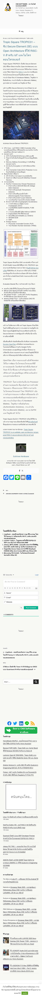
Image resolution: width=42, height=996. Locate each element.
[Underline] (10, 588)
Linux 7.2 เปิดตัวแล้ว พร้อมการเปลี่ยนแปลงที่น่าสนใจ (20, 817)
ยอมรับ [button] (25, 993)
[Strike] (12, 588)
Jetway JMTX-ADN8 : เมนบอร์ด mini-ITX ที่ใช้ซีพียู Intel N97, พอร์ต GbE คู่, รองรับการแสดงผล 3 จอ (21, 546)
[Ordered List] (15, 588)
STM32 (26, 493)
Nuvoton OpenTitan (9, 344)
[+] (29, 588)
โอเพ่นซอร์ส (31, 493)
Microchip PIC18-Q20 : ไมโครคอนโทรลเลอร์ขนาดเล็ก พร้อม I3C (19, 554)
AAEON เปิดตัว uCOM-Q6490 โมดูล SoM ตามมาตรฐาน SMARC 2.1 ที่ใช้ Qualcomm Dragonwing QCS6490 (20, 862)
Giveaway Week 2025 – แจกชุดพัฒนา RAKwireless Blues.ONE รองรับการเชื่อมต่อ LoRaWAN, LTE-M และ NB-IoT (19, 890)
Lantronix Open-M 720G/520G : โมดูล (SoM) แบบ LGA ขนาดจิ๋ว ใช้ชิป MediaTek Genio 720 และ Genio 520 (20, 758)
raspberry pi (16, 493)
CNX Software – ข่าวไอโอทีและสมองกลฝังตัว (25, 5)
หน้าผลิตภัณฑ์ (33, 422)
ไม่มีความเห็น (30, 38)
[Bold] (5, 588)
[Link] (24, 588)
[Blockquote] (19, 588)
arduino (8, 493)
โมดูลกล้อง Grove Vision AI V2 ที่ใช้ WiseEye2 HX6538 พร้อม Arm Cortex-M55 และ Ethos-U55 (20, 550)
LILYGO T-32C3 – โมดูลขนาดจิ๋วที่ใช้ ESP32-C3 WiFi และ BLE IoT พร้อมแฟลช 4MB (20, 541)
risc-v (22, 493)
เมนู (22, 31)
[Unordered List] (17, 588)
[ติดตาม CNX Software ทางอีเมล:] (21, 730)
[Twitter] (22, 471)
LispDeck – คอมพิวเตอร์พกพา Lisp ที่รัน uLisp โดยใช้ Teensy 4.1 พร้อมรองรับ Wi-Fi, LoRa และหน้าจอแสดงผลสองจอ (21, 536)
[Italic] (7, 588)
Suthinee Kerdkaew (19, 38)
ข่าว (7, 490)
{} (27, 588)
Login (37, 575)
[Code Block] (22, 588)
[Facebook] (19, 471)
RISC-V (21, 72)
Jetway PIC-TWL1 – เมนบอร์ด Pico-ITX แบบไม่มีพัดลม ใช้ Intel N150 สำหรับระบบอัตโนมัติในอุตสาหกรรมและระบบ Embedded (19, 849)
